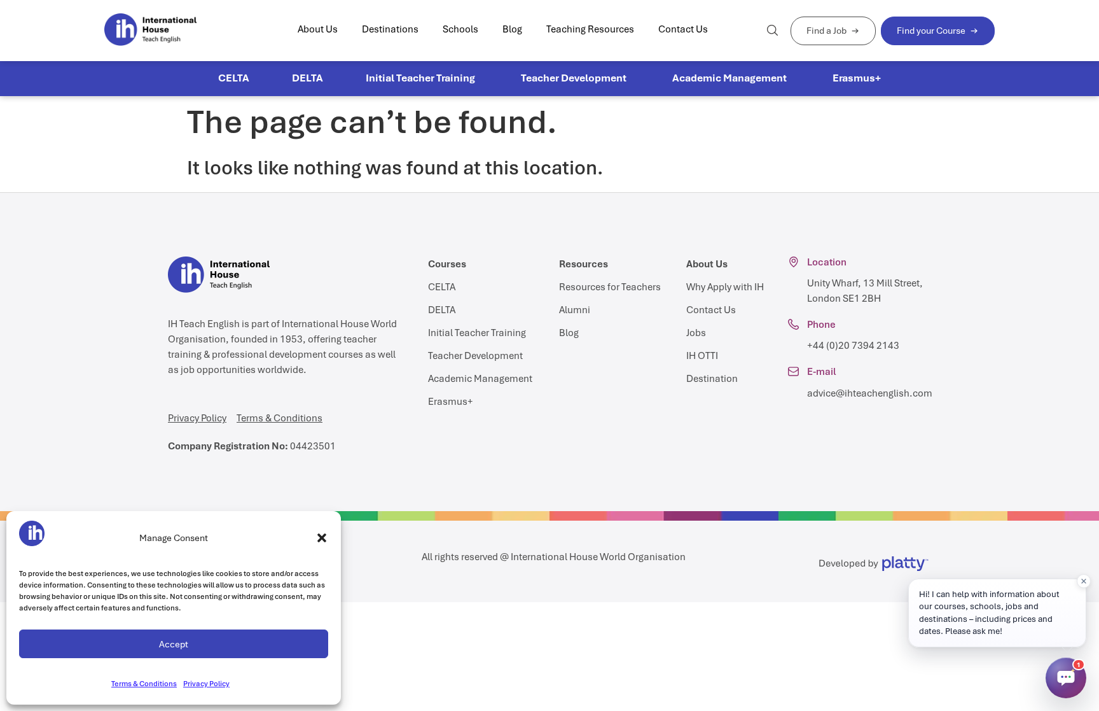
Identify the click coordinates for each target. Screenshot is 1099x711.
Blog (512, 29)
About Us (318, 29)
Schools (460, 29)
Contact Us (683, 29)
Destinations (390, 29)
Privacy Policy (206, 683)
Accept (173, 644)
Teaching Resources (590, 29)
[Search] (772, 30)
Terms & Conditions (144, 683)
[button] (321, 537)
